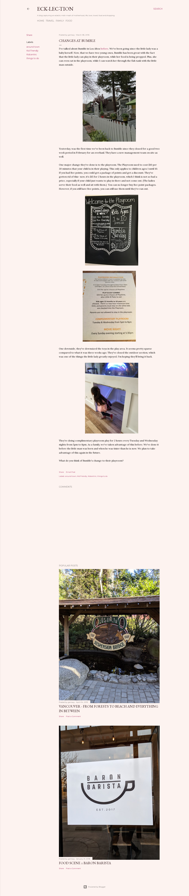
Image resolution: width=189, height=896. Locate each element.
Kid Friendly (32, 50)
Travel (50, 20)
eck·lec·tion (55, 8)
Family (60, 20)
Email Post (70, 472)
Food (69, 20)
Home (40, 20)
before (104, 48)
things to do (32, 58)
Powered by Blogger (97, 887)
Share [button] (29, 35)
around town (33, 47)
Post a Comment (73, 716)
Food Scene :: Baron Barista (85, 863)
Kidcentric (31, 54)
